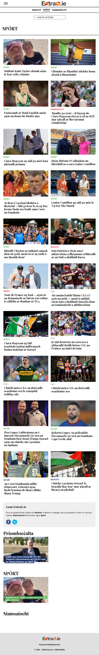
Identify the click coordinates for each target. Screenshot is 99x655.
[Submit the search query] (35, 17)
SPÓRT (46, 9)
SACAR (6, 428)
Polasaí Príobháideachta (49, 644)
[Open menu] (5, 3)
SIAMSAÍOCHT (59, 9)
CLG (53, 291)
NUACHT (36, 9)
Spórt (43, 515)
